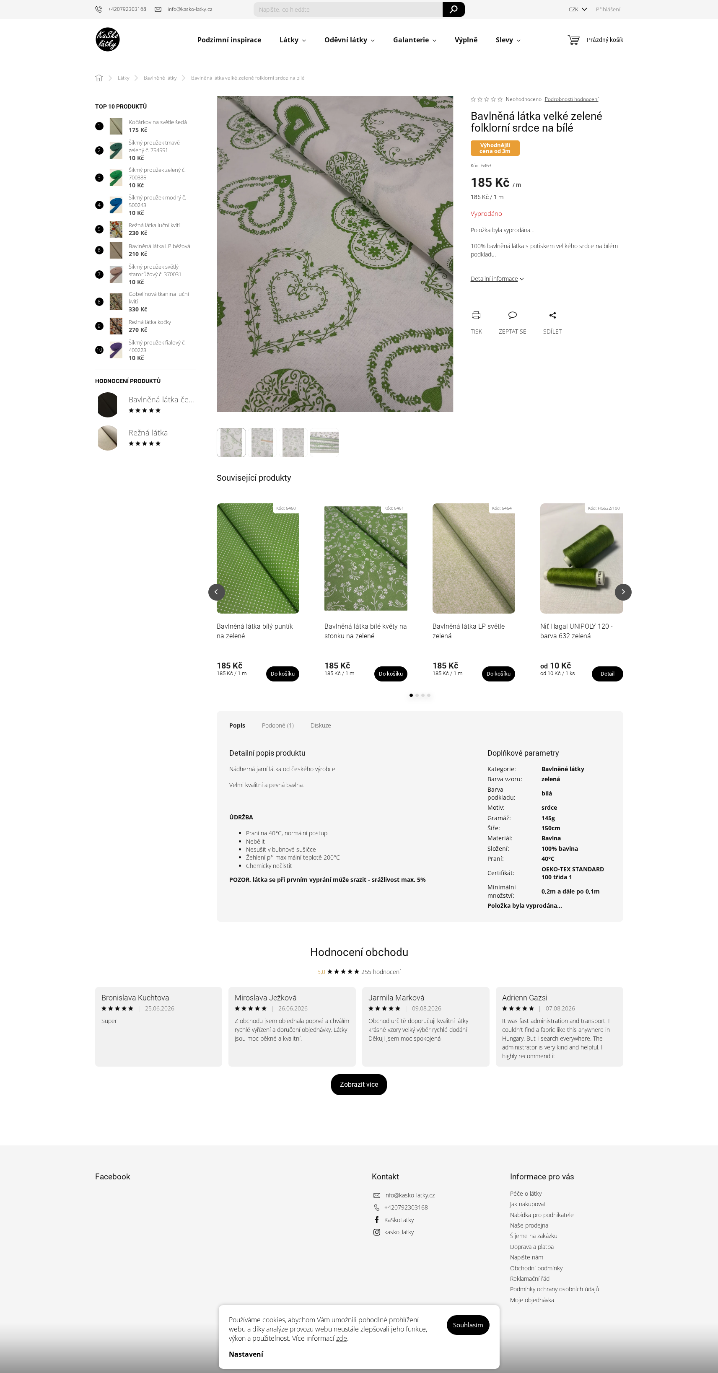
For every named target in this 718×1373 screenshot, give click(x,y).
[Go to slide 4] (428, 695)
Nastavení (246, 1354)
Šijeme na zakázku (533, 1236)
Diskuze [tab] (321, 725)
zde (341, 1338)
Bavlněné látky (563, 769)
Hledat (454, 9)
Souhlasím (468, 1325)
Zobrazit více (359, 1084)
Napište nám (526, 1257)
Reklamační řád (530, 1278)
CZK (574, 9)
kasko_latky (399, 1232)
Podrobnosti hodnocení (572, 99)
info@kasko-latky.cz (409, 1195)
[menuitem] (229, 39)
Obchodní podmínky (536, 1268)
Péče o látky (526, 1193)
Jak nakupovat (528, 1204)
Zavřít (522, 306)
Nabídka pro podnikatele (542, 1215)
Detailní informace (494, 278)
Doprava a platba (532, 1247)
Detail (607, 674)
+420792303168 (406, 1207)
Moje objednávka (532, 1300)
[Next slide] (623, 592)
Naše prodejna (529, 1225)
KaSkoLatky (399, 1220)
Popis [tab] (237, 725)
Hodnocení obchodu (359, 952)
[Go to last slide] (216, 592)
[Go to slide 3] (423, 695)
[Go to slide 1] (411, 695)
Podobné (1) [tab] (278, 725)
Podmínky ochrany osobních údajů (554, 1289)
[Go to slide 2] (417, 695)
